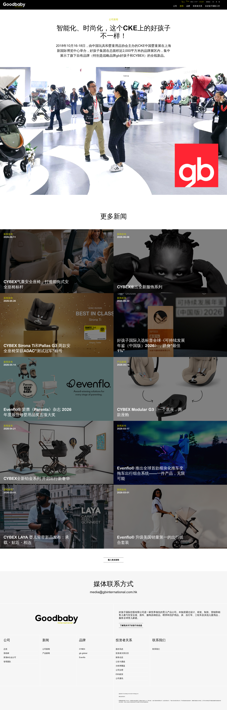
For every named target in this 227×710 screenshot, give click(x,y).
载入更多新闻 (113, 560)
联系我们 (208, 2)
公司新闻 (46, 649)
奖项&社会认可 (10, 657)
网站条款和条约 (122, 696)
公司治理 (119, 670)
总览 (5, 649)
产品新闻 (46, 653)
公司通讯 (119, 678)
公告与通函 (120, 661)
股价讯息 (119, 649)
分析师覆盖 (120, 666)
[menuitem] (175, 6)
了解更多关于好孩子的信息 (131, 625)
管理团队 (7, 661)
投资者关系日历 (122, 653)
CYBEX (82, 649)
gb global (83, 653)
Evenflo (82, 657)
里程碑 (6, 653)
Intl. (213, 2)
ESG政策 (119, 674)
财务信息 (119, 657)
